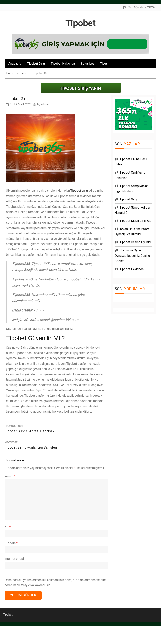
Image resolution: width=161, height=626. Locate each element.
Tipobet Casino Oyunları (136, 242)
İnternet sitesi (14, 559)
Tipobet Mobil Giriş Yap (135, 221)
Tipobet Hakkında (63, 63)
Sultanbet (87, 63)
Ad (8, 527)
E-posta (11, 543)
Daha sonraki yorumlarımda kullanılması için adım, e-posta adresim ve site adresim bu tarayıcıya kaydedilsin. (55, 582)
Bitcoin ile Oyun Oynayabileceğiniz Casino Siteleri (132, 256)
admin (45, 104)
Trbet (103, 63)
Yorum (10, 476)
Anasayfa (14, 63)
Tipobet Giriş (36, 63)
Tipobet (80, 23)
